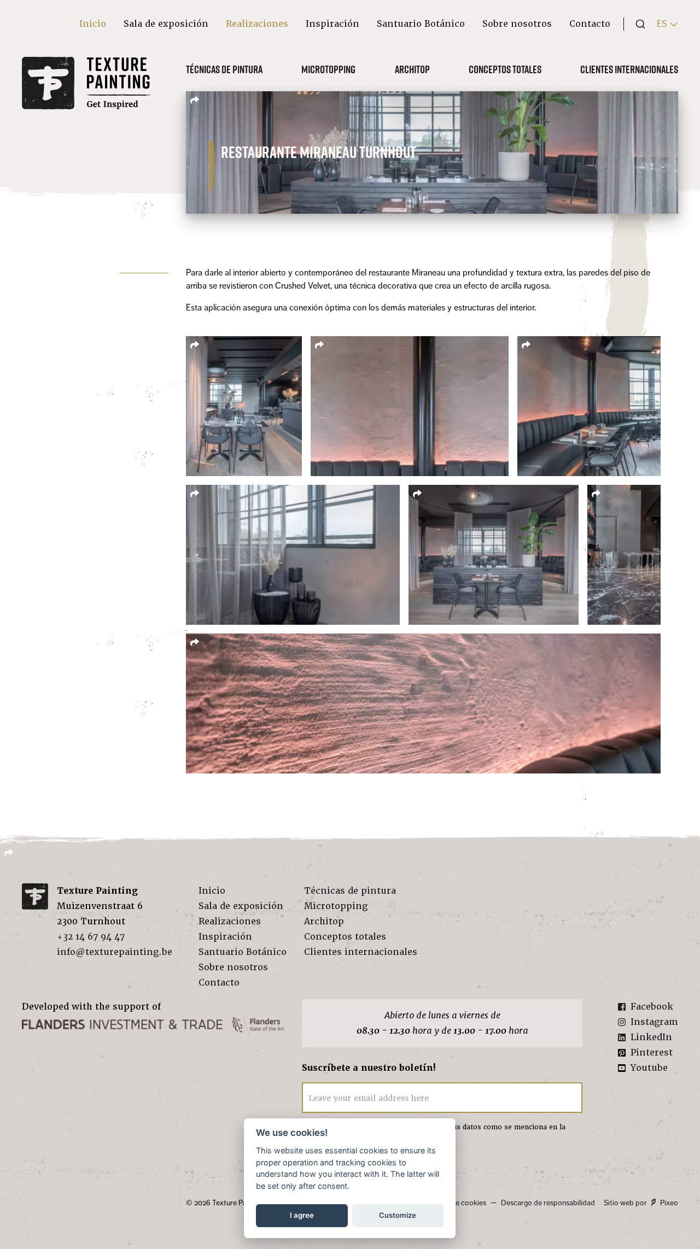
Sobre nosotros (517, 24)
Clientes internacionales (629, 69)
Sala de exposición (166, 24)
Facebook (652, 1006)
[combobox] (637, 24)
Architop (412, 69)
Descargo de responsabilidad (548, 1202)
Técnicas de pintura (224, 69)
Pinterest (652, 1052)
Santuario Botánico (421, 24)
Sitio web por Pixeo (641, 1202)
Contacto (589, 24)
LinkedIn (651, 1037)
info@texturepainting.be (114, 952)
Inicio (92, 24)
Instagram (654, 1022)
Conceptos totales (505, 69)
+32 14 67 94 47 (91, 936)
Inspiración (332, 24)
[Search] (637, 24)
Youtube (649, 1068)
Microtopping (328, 69)
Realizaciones (257, 24)
